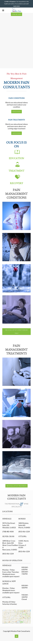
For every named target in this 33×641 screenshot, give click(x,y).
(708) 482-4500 (16, 14)
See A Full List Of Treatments (16, 486)
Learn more (16, 6)
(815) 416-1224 (8, 554)
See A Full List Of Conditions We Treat (16, 331)
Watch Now (16, 111)
